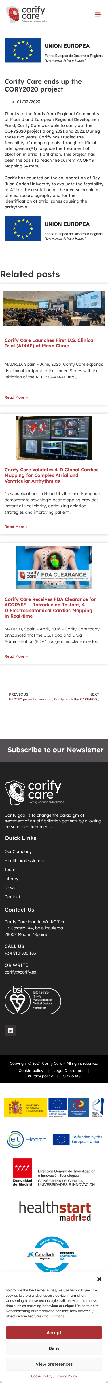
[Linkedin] (10, 1030)
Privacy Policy (66, 1376)
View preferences (54, 1364)
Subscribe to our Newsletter (55, 749)
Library (11, 878)
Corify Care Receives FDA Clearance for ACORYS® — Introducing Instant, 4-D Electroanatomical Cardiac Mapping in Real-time (50, 607)
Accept (54, 1332)
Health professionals (24, 860)
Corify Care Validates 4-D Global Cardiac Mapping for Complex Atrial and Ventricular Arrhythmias (52, 475)
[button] (99, 1279)
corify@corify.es (20, 972)
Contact (12, 896)
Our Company (18, 851)
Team (10, 869)
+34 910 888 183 (20, 953)
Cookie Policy (41, 1376)
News (10, 887)
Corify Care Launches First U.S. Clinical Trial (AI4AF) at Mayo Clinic (50, 342)
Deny (54, 1348)
